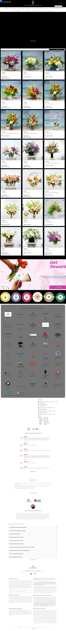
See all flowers (13, 47)
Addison (41, 581)
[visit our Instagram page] (31, 574)
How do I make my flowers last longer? (16, 553)
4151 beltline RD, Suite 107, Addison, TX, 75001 (46, 407)
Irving (44, 582)
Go (63, 6)
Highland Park (42, 582)
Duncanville (54, 583)
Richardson (36, 583)
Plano (34, 583)
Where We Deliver (13, 578)
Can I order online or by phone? (14, 533)
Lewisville (50, 582)
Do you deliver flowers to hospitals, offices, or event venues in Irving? (21, 547)
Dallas (49, 581)
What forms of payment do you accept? (16, 537)
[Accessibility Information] (1, 1)
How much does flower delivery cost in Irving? (17, 530)
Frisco (36, 582)
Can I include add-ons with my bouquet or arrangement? (19, 550)
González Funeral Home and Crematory (40, 603)
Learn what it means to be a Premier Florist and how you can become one (33, 571)
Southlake (39, 583)
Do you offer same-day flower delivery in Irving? (17, 527)
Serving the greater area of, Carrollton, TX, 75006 (47, 414)
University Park (46, 583)
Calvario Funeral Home (47, 602)
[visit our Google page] (34, 574)
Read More (33, 559)
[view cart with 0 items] (64, 3)
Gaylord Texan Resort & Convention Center (22, 610)
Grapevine (38, 582)
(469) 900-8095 (7, 2)
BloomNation (38, 570)
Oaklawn (55, 582)
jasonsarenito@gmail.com (43, 404)
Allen (43, 581)
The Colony (42, 583)
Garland (52, 583)
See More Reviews (33, 471)
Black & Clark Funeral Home (40, 602)
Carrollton (45, 581)
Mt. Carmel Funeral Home (40, 598)
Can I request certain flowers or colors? (16, 540)
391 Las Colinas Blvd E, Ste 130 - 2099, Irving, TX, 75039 (48, 401)
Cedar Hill (49, 583)
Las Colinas (47, 582)
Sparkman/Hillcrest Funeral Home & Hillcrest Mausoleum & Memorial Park (42, 605)
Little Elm (52, 582)
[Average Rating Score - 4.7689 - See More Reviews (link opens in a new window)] (34, 429)
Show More (25, 441)
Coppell (48, 581)
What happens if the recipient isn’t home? (16, 543)
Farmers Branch (53, 581)
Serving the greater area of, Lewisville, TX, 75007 (47, 410)
